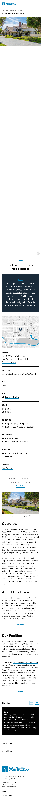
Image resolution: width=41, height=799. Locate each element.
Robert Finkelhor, (10, 373)
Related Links (20, 485)
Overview (12, 479)
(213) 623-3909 (9, 785)
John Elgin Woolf (28, 373)
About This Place (26, 479)
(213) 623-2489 (11, 783)
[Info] (38, 253)
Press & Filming (7, 795)
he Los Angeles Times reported (25, 662)
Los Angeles (7, 468)
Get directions (9, 362)
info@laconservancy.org (9, 787)
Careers (4, 791)
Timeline (28, 482)
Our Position (14, 482)
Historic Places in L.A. (17, 10)
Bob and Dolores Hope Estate (14, 13)
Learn (2, 10)
